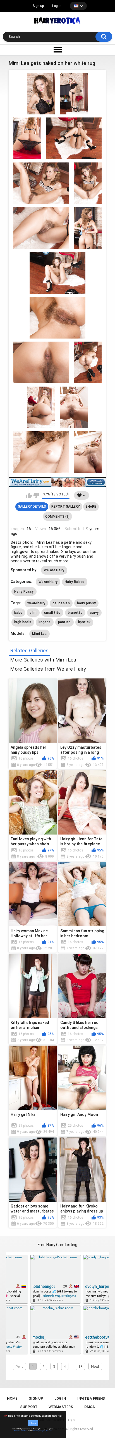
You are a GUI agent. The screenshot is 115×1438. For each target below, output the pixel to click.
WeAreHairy (48, 582)
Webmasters (61, 1407)
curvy (94, 613)
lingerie (45, 622)
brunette (75, 613)
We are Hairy (54, 570)
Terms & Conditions (21, 1431)
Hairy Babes (74, 582)
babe (18, 613)
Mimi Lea (39, 634)
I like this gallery (29, 495)
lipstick (84, 622)
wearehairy (36, 603)
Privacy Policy (38, 1431)
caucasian (61, 603)
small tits (52, 613)
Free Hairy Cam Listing (57, 1244)
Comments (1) (57, 516)
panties (64, 622)
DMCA (89, 1407)
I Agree (33, 1423)
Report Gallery (65, 506)
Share (90, 506)
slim (33, 613)
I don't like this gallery (36, 495)
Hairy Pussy (23, 591)
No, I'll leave (48, 1431)
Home (12, 1398)
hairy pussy (86, 603)
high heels (22, 622)
